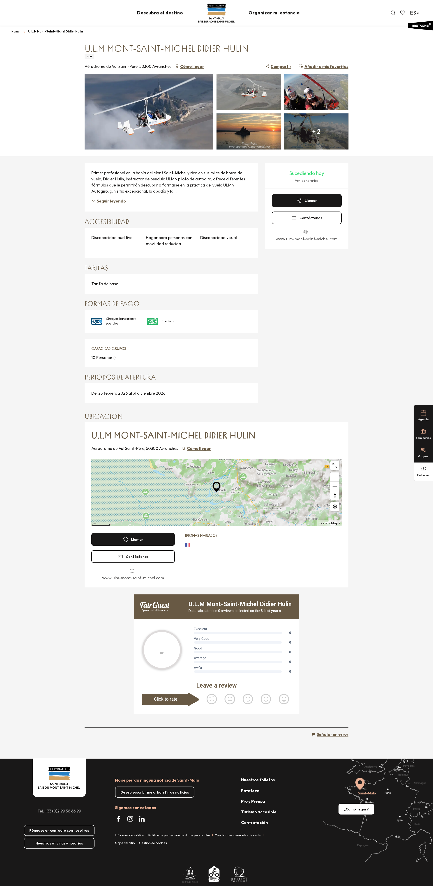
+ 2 (316, 131)
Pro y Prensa (253, 801)
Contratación (254, 822)
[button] (393, 13)
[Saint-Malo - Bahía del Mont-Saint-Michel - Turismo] (216, 13)
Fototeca (250, 790)
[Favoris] (403, 12)
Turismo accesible (258, 812)
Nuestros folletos (258, 779)
